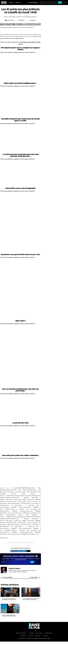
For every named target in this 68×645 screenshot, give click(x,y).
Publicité (32, 542)
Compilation (33, 20)
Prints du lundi (27, 542)
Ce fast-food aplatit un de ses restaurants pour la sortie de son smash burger (31, 599)
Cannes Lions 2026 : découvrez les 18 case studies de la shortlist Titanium (9, 599)
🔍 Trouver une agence (33, 2)
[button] (66, 2)
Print (23, 542)
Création (20, 542)
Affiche (12, 542)
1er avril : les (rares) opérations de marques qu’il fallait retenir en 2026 (9, 615)
